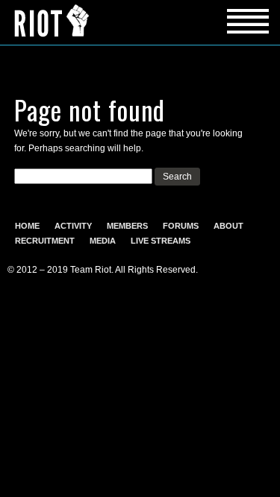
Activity (73, 225)
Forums (181, 225)
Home (27, 225)
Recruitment (45, 240)
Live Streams (160, 240)
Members (127, 225)
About (228, 225)
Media (103, 240)
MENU (140, 22)
